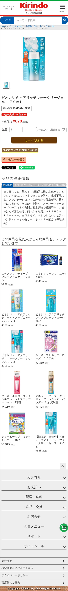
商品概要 (7, 185)
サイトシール (34, 546)
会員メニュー (34, 526)
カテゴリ (34, 477)
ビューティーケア (16, 26)
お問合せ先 (47, 185)
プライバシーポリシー (15, 575)
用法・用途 (20, 185)
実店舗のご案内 (11, 582)
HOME (4, 26)
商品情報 (60, 185)
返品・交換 (34, 507)
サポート (34, 536)
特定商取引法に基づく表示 (17, 568)
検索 (65, 20)
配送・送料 (34, 497)
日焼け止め (50, 26)
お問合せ (34, 516)
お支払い (34, 487)
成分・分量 (34, 185)
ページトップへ (63, 466)
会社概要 (7, 560)
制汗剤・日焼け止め (34, 26)
